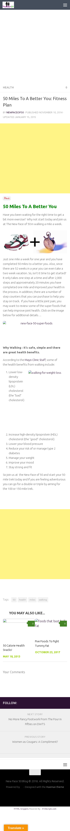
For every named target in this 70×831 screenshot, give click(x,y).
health (22, 599)
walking (43, 599)
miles (32, 599)
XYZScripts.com (49, 809)
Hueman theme (55, 787)
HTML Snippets (21, 809)
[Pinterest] (64, 702)
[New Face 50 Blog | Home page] (10, 5)
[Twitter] (52, 702)
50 (14, 599)
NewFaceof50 (15, 112)
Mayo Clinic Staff (35, 359)
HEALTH (8, 87)
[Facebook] (58, 702)
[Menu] (65, 5)
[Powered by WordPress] (21, 787)
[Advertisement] (35, 46)
